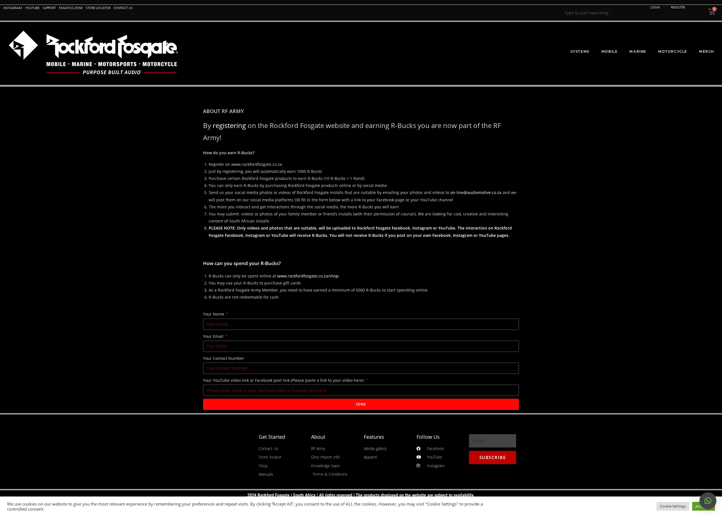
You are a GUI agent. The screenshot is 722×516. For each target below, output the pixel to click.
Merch (706, 51)
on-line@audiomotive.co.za (475, 192)
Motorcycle (672, 51)
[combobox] (601, 13)
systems (580, 51)
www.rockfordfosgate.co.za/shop (308, 276)
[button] (707, 500)
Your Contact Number (223, 358)
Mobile (610, 51)
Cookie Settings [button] (673, 506)
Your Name (214, 314)
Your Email (213, 336)
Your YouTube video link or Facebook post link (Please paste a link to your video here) (284, 380)
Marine (637, 51)
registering (229, 125)
